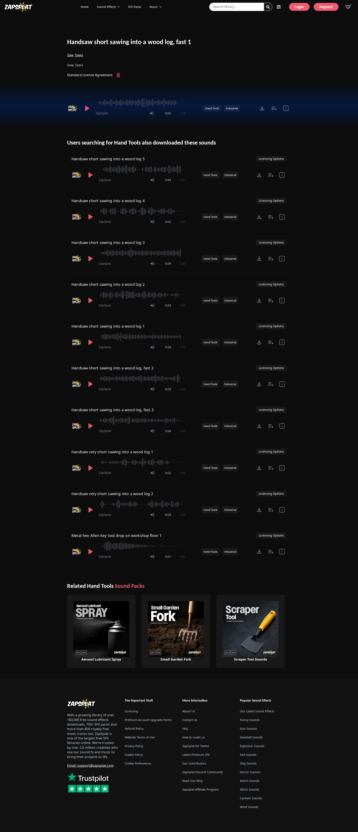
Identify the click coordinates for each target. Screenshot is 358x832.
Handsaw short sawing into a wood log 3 (108, 242)
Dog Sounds (248, 763)
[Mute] (152, 113)
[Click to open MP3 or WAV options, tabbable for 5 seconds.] (262, 108)
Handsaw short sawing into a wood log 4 (108, 200)
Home (85, 7)
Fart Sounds (248, 755)
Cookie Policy (134, 755)
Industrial (232, 108)
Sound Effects (106, 7)
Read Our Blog (192, 781)
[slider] (141, 102)
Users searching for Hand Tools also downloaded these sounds (141, 143)
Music (154, 7)
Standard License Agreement (89, 75)
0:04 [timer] (168, 180)
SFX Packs (134, 7)
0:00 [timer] (183, 113)
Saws (79, 55)
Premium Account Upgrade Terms (148, 720)
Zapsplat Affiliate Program (200, 789)
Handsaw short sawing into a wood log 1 (108, 326)
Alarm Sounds (249, 781)
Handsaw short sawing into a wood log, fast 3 (112, 409)
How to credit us (193, 737)
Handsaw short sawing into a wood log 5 (108, 158)
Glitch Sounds (249, 789)
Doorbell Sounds (251, 737)
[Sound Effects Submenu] (120, 6)
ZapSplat (102, 113)
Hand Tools (212, 108)
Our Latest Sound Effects (257, 711)
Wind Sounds (249, 807)
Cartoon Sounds (251, 798)
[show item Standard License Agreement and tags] (286, 108)
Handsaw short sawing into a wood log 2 (108, 284)
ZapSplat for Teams (195, 746)
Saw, (70, 55)
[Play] (87, 108)
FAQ (185, 729)
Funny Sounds (250, 720)
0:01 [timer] (168, 556)
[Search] (268, 7)
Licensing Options (271, 159)
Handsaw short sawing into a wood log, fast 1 (129, 42)
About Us (188, 711)
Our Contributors (194, 763)
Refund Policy (134, 729)
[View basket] (348, 6)
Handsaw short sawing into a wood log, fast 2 (112, 367)
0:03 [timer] (168, 305)
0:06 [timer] (168, 263)
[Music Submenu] (162, 6)
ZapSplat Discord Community (202, 772)
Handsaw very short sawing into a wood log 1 (112, 451)
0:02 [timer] (168, 113)
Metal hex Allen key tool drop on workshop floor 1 (116, 535)
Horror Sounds (250, 772)
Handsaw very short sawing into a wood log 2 (112, 493)
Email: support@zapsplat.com (90, 765)
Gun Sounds (248, 729)
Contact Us (189, 720)
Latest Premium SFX (196, 755)
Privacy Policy (134, 746)
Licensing (131, 711)
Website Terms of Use (140, 737)
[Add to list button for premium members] (274, 108)
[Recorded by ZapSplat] (73, 108)
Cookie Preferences (138, 763)
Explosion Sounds (252, 746)
